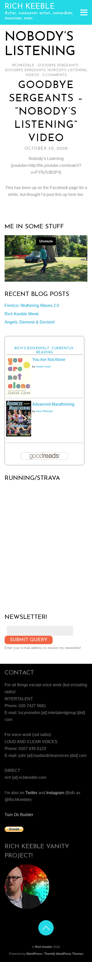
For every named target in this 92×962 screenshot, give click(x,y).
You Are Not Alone (48, 359)
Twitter (31, 793)
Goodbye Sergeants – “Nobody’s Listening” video (46, 112)
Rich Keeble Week (22, 314)
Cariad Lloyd (43, 366)
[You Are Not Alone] (18, 395)
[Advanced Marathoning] (18, 435)
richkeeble (23, 65)
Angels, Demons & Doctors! (30, 322)
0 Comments (54, 75)
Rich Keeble (43, 947)
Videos (32, 75)
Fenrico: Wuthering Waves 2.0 (32, 305)
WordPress (34, 954)
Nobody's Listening (67, 70)
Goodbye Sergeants (58, 65)
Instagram (55, 793)
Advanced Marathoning (53, 404)
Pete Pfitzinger (44, 411)
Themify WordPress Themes (63, 954)
